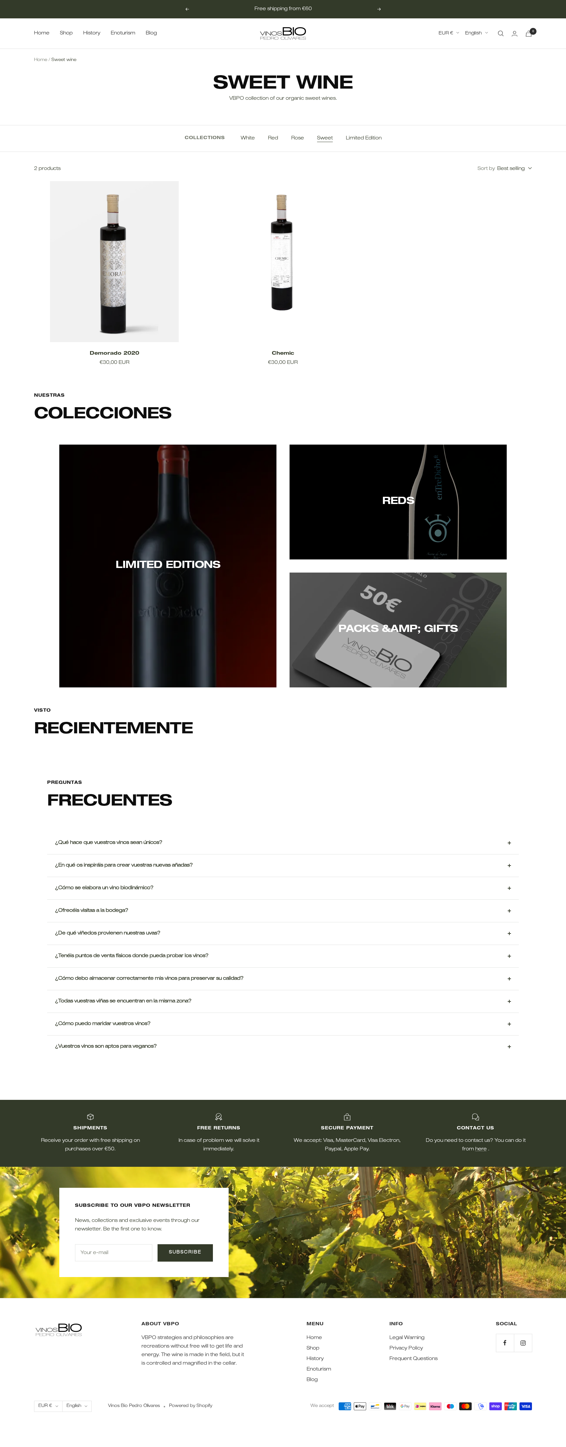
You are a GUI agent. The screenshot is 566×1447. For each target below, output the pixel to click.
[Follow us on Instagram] (523, 1343)
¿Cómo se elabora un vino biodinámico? (104, 888)
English (473, 33)
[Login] (515, 33)
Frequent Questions (413, 1358)
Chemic (283, 353)
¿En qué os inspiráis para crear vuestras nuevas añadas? (124, 865)
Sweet (325, 138)
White (248, 138)
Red (273, 138)
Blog (151, 33)
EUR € (446, 33)
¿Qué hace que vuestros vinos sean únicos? (108, 842)
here (481, 1149)
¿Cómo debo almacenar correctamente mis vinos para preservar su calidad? (149, 978)
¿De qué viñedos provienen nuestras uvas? (107, 933)
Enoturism (123, 33)
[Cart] (528, 34)
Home (41, 33)
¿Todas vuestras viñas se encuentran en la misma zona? (123, 1001)
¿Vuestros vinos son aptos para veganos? (106, 1046)
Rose (297, 138)
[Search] (501, 33)
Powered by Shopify (190, 1406)
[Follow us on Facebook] (505, 1343)
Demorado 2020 (114, 353)
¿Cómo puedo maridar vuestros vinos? (103, 1023)
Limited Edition (364, 138)
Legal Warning (406, 1337)
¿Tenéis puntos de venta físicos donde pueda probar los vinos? (132, 956)
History (91, 33)
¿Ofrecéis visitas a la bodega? (91, 910)
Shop (66, 33)
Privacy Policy (406, 1348)
